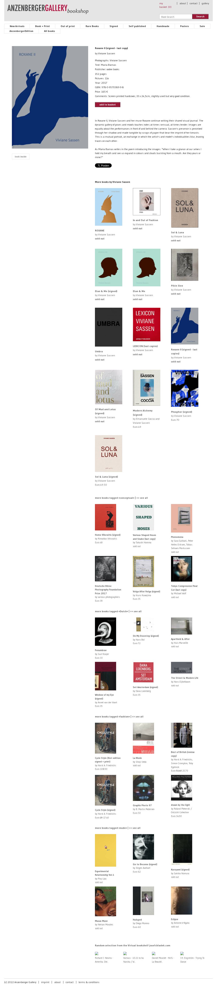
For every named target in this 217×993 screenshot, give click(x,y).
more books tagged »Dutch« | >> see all (118, 611)
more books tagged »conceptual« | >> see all (121, 497)
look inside (20, 156)
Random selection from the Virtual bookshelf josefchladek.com (132, 945)
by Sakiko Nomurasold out (180, 873)
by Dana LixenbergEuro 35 (145, 691)
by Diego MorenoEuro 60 (141, 923)
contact (194, 3)
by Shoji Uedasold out (139, 762)
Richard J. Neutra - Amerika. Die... (104, 959)
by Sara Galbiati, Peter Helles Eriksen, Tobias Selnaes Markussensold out (182, 544)
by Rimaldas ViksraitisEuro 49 (108, 538)
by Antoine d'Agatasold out (180, 923)
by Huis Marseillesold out (180, 643)
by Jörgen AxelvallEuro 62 (145, 868)
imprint (45, 982)
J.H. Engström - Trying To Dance (192, 959)
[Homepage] (47, 11)
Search (200, 16)
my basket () (165, 5)
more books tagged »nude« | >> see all (117, 827)
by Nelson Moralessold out (104, 924)
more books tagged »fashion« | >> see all (119, 716)
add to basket (107, 104)
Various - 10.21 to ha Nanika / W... (133, 959)
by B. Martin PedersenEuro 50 (143, 809)
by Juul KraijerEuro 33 (102, 654)
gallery (205, 3)
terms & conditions (89, 982)
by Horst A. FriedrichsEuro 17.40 (105, 814)
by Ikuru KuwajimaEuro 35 (146, 595)
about (182, 3)
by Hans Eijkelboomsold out (184, 681)
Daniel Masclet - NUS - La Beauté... (163, 959)
